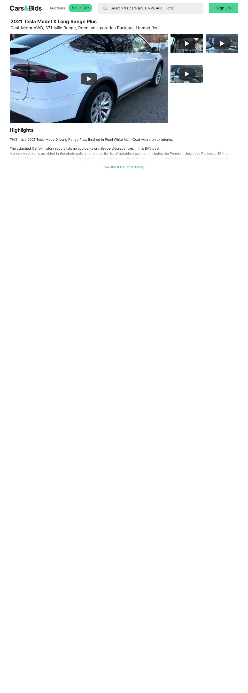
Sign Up (223, 8)
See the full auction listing (124, 167)
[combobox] (150, 8)
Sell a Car (80, 8)
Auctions (57, 8)
